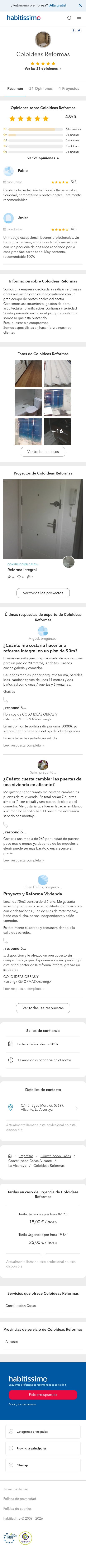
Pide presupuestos (43, 1548)
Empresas (26, 1156)
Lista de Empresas (19, 1476)
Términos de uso (15, 1489)
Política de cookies (17, 1509)
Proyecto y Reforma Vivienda (32, 894)
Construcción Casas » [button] (23, 564)
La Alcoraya (17, 1166)
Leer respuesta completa (22, 745)
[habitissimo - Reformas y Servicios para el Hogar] (19, 19)
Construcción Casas (55, 1156)
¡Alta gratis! (57, 5)
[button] (43, 1432)
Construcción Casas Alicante (30, 1161)
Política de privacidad (19, 1499)
